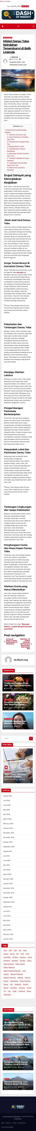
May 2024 (6, 920)
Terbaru (29, 988)
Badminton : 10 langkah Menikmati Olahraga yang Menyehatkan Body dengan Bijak (25, 643)
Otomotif (27, 977)
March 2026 (7, 819)
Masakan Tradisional (10, 977)
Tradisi (14, 991)
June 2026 (6, 805)
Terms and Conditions (7, 1127)
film (17, 954)
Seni (11, 984)
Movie (6, 1039)
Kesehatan (15, 960)
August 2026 (7, 796)
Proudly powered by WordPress (12, 1116)
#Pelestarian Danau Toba (18, 64)
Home (2, 1123)
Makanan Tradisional (17, 974)
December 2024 (8, 888)
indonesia (23, 957)
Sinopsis (25, 984)
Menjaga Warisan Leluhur (15, 146)
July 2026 (6, 800)
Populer (6, 981)
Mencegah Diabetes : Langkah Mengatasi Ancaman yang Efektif (18, 626)
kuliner (29, 960)
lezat (24, 971)
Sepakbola (18, 984)
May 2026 (6, 810)
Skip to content (5, 1)
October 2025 (7, 842)
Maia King (23, 1027)
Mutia (18, 726)
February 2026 (8, 823)
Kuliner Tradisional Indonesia (12, 971)
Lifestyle (6, 974)
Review (6, 984)
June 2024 (7, 916)
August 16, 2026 (11, 1087)
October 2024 (8, 897)
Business (7, 771)
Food (22, 954)
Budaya (6, 954)
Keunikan (22, 960)
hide (21, 126)
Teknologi (22, 988)
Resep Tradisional (25, 981)
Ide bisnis (15, 957)
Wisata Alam (7, 994)
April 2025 (6, 870)
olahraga (20, 977)
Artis (20, 950)
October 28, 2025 (12, 779)
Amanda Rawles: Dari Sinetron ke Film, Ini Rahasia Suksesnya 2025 (16, 723)
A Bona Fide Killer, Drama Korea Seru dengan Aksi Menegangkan (17, 1044)
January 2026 (8, 828)
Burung (12, 954)
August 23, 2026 (11, 1047)
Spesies (6, 988)
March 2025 (7, 874)
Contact (14, 1123)
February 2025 (8, 879)
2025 (10, 950)
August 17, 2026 (11, 1067)
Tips (9, 991)
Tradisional (22, 991)
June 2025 (6, 860)
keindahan (7, 960)
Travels (7, 1019)
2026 (15, 950)
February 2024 (8, 934)
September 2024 (9, 902)
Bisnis (25, 950)
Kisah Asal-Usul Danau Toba (16, 135)
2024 (5, 950)
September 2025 (8, 847)
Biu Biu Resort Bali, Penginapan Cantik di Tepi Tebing (17, 1024)
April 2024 (6, 925)
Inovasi (30, 957)
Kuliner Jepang (20, 964)
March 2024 (7, 930)
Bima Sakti (19, 688)
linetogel (20, 272)
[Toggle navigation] (18, 26)
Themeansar (17, 1118)
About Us (8, 1123)
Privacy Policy (22, 1123)
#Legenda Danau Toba (17, 62)
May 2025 (6, 865)
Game (27, 954)
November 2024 (8, 893)
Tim (5, 991)
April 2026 (6, 814)
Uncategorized (8, 37)
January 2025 (8, 883)
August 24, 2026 (11, 1027)
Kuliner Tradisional (9, 967)
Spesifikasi (13, 988)
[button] (33, 26)
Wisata (29, 991)
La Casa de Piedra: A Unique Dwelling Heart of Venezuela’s (11, 641)
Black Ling (15, 57)
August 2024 (7, 906)
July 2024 (6, 911)
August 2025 (7, 851)
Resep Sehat (14, 981)
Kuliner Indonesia (9, 964)
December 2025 (8, 833)
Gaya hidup (7, 957)
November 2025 (8, 837)
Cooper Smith (20, 707)
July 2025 (6, 856)
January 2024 (8, 939)
